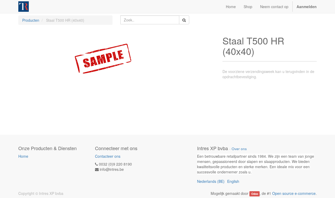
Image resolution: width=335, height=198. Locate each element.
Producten (30, 20)
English (233, 181)
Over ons (239, 148)
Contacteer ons (107, 156)
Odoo (254, 194)
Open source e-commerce (294, 193)
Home (23, 156)
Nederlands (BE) (211, 181)
